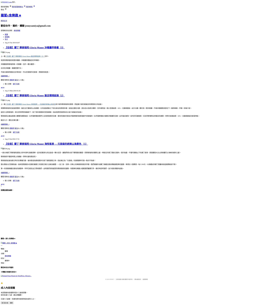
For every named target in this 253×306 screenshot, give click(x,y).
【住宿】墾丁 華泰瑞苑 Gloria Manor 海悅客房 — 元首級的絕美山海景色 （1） (46, 144)
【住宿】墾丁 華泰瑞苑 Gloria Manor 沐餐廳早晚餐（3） (35, 47)
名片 (6, 39)
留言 (16, 80)
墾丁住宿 (16, 84)
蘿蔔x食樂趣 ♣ (11, 15)
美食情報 (17, 30)
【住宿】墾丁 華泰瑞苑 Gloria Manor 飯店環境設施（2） (35, 95)
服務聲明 (145, 279)
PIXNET (112, 279)
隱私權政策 (137, 279)
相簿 (6, 34)
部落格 (7, 37)
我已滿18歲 (5, 303)
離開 (11, 303)
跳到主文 (4, 21)
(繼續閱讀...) (5, 76)
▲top (2, 87)
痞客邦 (11, 80)
